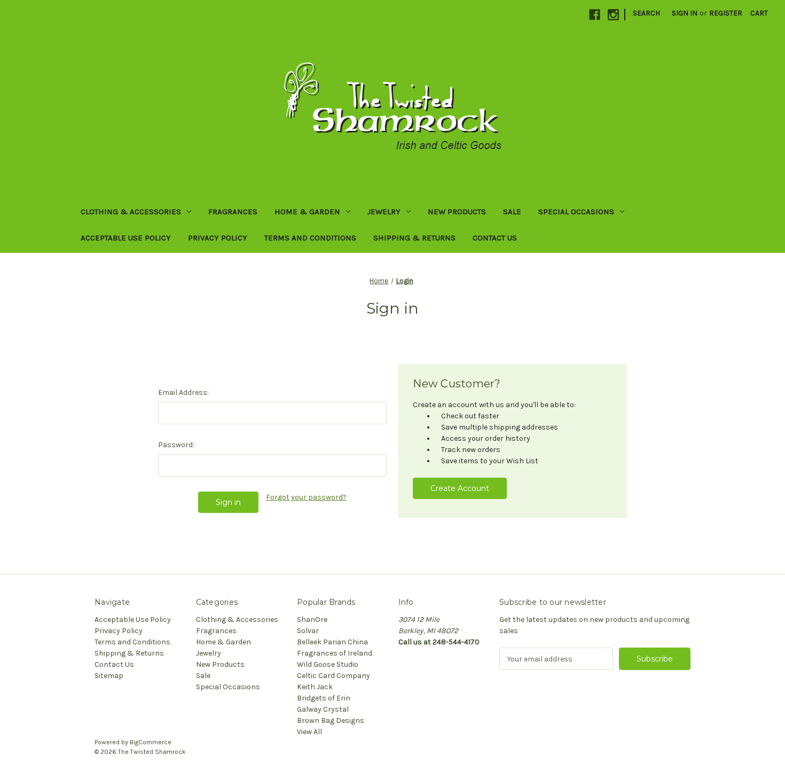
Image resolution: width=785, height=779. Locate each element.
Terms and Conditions (310, 238)
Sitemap (109, 675)
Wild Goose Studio (327, 664)
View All (309, 731)
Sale (512, 211)
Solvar (308, 630)
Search (646, 13)
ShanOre (312, 619)
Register (725, 13)
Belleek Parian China (332, 641)
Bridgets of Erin (323, 698)
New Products (457, 211)
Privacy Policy (217, 238)
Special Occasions (576, 211)
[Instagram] (613, 14)
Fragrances (232, 211)
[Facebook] (594, 14)
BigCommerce (150, 742)
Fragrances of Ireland (334, 653)
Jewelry (384, 211)
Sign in (684, 13)
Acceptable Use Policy (126, 238)
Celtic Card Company (333, 675)
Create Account (459, 488)
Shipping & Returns (414, 238)
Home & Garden (307, 211)
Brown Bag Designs (330, 720)
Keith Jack (315, 686)
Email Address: (183, 392)
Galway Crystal (323, 709)
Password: (176, 444)
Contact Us (495, 238)
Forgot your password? (306, 497)
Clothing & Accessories (131, 211)
